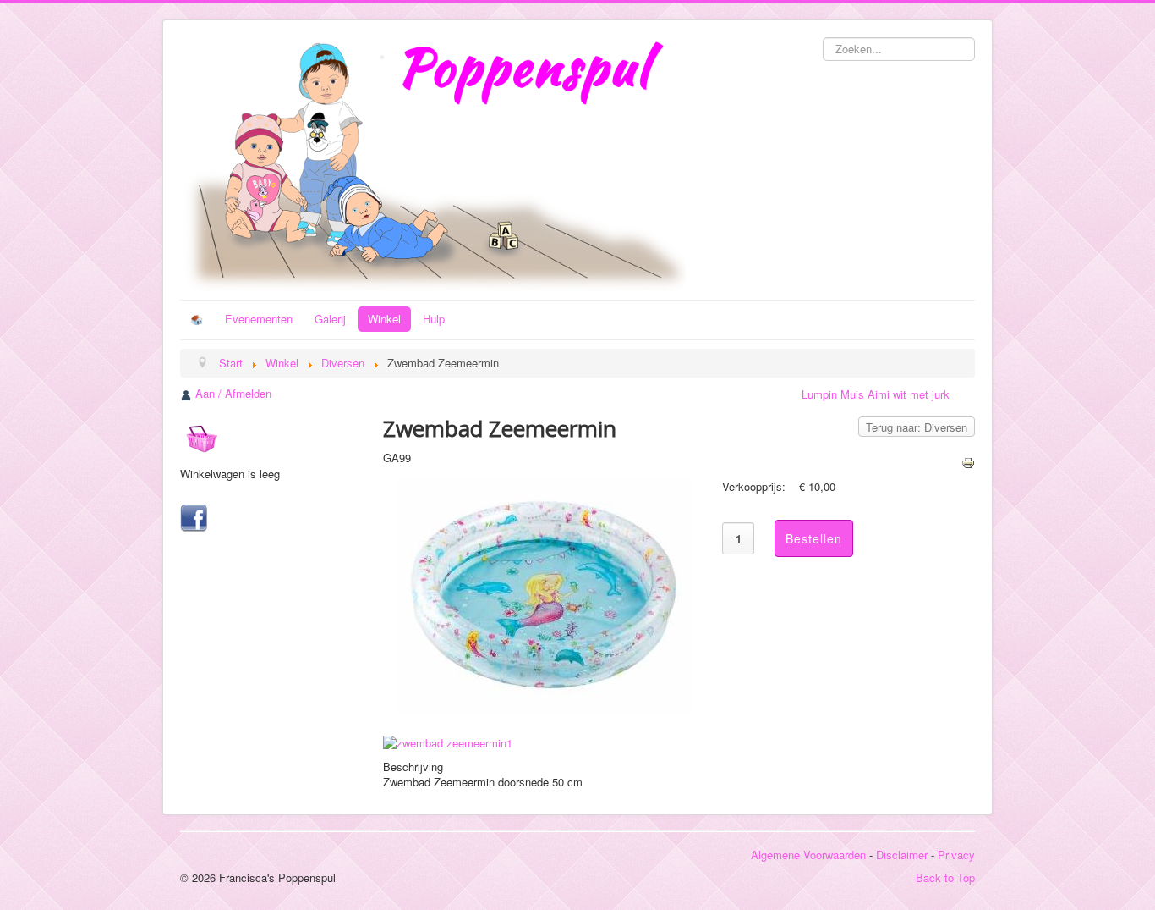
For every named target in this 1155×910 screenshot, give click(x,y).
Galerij (330, 319)
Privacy (956, 855)
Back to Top (945, 877)
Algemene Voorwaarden (808, 855)
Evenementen (259, 319)
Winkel (384, 319)
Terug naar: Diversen (916, 427)
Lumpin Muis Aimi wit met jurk (876, 394)
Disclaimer (902, 855)
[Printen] (968, 461)
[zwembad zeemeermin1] (451, 741)
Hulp (434, 319)
